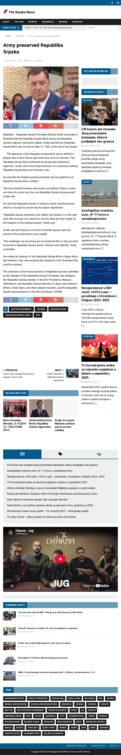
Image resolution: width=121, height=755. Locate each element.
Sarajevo (33, 728)
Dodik (74, 710)
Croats (105, 704)
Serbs (74, 728)
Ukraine (104, 728)
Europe (91, 710)
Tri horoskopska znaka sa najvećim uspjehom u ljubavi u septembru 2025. (47, 482)
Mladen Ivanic (32, 722)
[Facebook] (112, 3)
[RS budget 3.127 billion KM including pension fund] (9, 661)
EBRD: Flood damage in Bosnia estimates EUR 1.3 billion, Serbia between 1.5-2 (56, 672)
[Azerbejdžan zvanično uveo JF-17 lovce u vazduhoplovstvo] (99, 193)
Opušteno (77, 22)
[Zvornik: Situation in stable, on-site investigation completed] (9, 631)
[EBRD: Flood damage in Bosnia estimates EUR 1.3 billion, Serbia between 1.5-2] (9, 676)
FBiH (28, 716)
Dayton (9, 710)
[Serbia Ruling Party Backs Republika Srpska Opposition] (41, 408)
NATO (79, 722)
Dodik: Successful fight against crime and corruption (44, 643)
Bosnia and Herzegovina (44, 704)
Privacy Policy (98, 746)
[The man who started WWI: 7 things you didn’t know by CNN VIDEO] (9, 616)
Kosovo (103, 716)
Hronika (62, 22)
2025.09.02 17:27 (91, 382)
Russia (19, 728)
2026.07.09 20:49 (91, 223)
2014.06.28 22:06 (27, 616)
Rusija (8, 728)
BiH (100, 698)
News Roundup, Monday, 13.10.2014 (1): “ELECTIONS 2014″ (14, 425)
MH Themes (84, 752)
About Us (114, 746)
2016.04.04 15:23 (27, 647)
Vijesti (6, 22)
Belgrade (90, 698)
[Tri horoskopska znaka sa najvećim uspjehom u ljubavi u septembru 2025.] (99, 348)
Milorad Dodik (58, 309)
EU (82, 710)
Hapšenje (50, 716)
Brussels (66, 704)
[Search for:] (102, 27)
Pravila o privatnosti (76, 746)
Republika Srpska (95, 722)
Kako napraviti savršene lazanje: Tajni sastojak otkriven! (37, 499)
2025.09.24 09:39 (91, 304)
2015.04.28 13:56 (27, 632)
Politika (18, 22)
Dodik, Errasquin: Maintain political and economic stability (65, 425)
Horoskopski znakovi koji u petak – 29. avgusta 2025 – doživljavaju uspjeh (48, 511)
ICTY (62, 716)
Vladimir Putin (31, 733)
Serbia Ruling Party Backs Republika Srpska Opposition (40, 423)
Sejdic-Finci (48, 728)
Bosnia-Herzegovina (16, 704)
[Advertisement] (41, 344)
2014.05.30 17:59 (27, 676)
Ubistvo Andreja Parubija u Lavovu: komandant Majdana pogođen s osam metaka (51, 488)
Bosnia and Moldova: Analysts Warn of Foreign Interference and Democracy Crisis (52, 493)
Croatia (92, 704)
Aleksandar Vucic (14, 698)
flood (38, 716)
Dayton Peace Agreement (30, 710)
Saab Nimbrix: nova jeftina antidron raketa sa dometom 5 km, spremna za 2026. (50, 505)
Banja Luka (74, 698)
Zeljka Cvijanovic (53, 733)
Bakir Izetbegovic (38, 698)
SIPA (83, 728)
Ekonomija (48, 22)
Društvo (32, 22)
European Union (13, 716)
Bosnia (110, 698)
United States (12, 733)
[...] (106, 171)
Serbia (62, 728)
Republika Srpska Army (18, 315)
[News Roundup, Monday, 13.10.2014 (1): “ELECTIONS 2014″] (15, 408)
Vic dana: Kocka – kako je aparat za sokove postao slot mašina (41, 516)
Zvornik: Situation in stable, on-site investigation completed (48, 628)
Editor (29, 60)
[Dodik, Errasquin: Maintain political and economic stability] (67, 408)
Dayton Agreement (21, 309)
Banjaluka (58, 698)
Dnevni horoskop (57, 710)
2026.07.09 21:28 (91, 146)
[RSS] (118, 3)
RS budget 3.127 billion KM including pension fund (42, 658)
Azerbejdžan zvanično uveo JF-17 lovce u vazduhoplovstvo (97, 215)
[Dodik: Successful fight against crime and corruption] (9, 646)
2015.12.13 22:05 (27, 661)
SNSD (92, 728)
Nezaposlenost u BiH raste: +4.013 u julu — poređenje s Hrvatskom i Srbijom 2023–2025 (55, 476)
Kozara (41, 309)
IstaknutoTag (76, 716)
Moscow (48, 722)
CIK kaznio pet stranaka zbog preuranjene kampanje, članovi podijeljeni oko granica (52, 464)
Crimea (79, 704)
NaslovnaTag (64, 722)
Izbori (91, 716)
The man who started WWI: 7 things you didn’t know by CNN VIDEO (50, 612)
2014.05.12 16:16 (14, 60)
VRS (38, 315)
